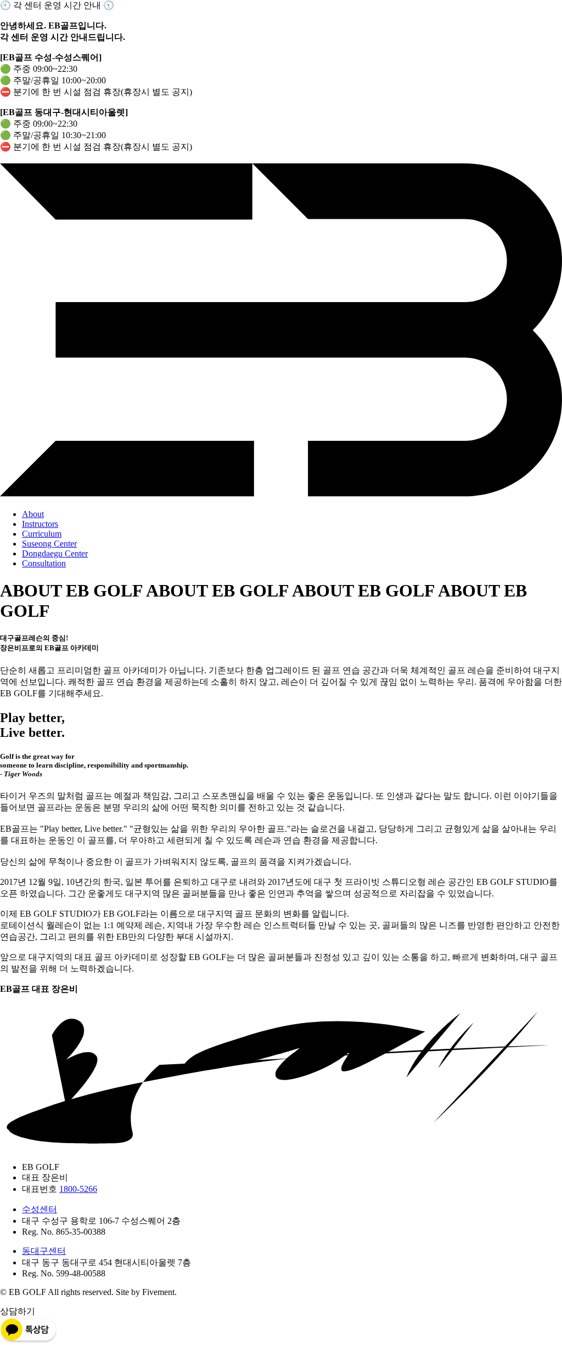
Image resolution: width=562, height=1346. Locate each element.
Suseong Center (49, 543)
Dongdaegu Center (55, 553)
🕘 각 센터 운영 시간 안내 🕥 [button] (57, 5)
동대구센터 (44, 1251)
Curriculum (41, 533)
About (33, 514)
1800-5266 (78, 1189)
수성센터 (39, 1209)
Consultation (44, 563)
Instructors (40, 524)
